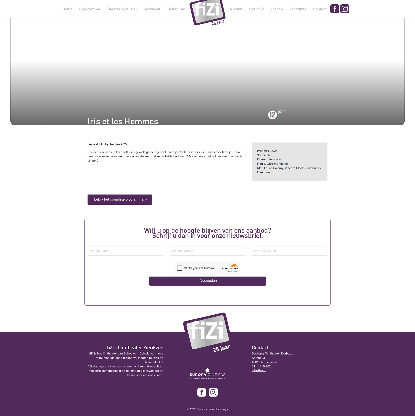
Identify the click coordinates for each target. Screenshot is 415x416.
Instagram (344, 8)
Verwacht (152, 8)
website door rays (215, 409)
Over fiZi (256, 8)
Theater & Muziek (122, 8)
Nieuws (236, 8)
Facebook (334, 8)
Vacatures (298, 8)
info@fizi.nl (259, 370)
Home (67, 8)
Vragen (276, 8)
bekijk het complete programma (119, 200)
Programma (89, 8)
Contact (320, 8)
